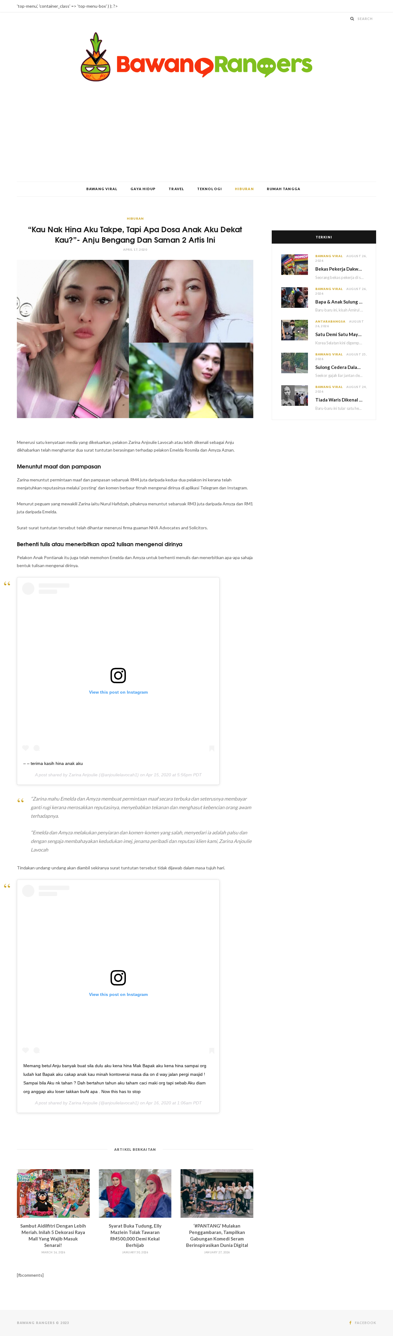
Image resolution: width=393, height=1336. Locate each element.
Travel (176, 189)
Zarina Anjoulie (83, 774)
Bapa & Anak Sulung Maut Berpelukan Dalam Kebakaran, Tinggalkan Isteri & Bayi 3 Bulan (341, 301)
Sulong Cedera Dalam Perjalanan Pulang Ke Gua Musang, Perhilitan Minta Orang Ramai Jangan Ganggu (341, 367)
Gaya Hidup (143, 189)
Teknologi (209, 189)
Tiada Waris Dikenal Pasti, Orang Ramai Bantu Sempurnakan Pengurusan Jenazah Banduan (341, 399)
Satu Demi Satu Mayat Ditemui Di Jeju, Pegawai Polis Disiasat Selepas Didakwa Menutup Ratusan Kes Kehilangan (341, 334)
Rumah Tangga (283, 189)
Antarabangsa (330, 321)
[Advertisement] (196, 135)
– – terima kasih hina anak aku (53, 763)
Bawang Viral (102, 189)
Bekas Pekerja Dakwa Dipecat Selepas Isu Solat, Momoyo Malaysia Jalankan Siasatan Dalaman (341, 269)
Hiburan (244, 189)
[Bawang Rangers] (196, 57)
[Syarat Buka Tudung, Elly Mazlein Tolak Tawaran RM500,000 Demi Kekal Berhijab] (135, 1193)
